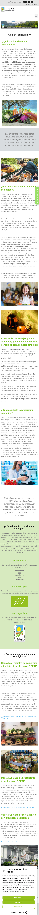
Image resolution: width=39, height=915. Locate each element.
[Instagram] (29, 2)
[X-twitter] (26, 2)
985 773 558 (17, 2)
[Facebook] (24, 2)
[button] (36, 16)
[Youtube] (32, 2)
